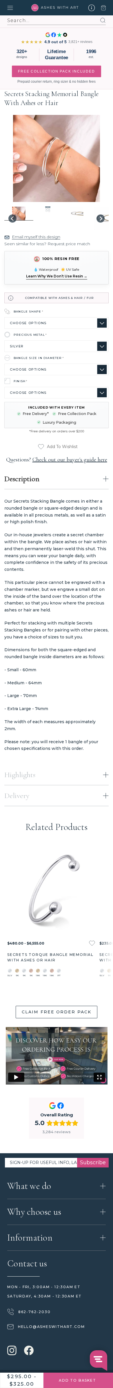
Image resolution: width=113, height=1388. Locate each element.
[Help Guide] (91, 7)
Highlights (19, 774)
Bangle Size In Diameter (39, 358)
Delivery (16, 795)
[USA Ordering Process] (56, 1055)
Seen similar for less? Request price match (47, 243)
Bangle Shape (28, 311)
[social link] (12, 1351)
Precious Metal (30, 335)
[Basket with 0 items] (103, 7)
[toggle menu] (17, 8)
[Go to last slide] (12, 218)
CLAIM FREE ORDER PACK (56, 1012)
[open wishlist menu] (92, 943)
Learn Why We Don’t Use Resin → (56, 276)
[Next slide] (100, 218)
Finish (21, 381)
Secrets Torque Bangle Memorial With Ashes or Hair (50, 957)
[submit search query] (101, 20)
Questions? (56, 459)
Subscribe (93, 1162)
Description (21, 478)
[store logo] (56, 7)
